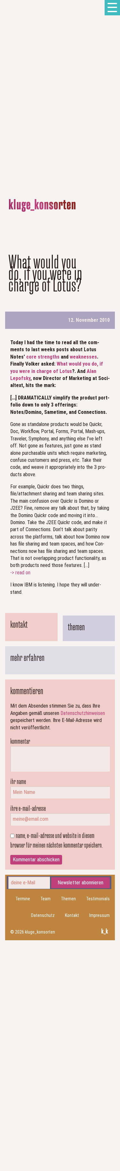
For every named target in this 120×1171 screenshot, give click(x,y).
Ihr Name (18, 781)
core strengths (43, 357)
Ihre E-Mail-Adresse (28, 808)
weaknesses (83, 357)
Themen (68, 898)
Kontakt (72, 915)
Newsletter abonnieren (80, 883)
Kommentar (20, 741)
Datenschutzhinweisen (82, 713)
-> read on (20, 573)
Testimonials (98, 898)
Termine (22, 898)
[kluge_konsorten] (42, 205)
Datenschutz (43, 915)
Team (45, 898)
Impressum (99, 915)
